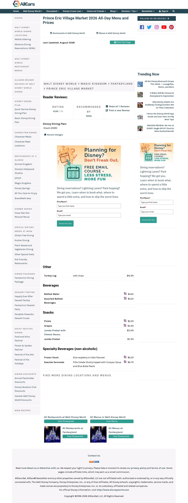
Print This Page (123, 42)
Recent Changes (55, 135)
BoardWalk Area (23, 198)
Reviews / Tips (129, 11)
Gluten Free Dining (24, 235)
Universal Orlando (96, 11)
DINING (19, 18)
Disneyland (51, 11)
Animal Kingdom (23, 164)
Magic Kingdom (23, 183)
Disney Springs (22, 188)
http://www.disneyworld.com (113, 489)
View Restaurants (66, 421)
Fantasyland (122, 83)
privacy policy (138, 468)
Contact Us (94, 455)
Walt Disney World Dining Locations (23, 31)
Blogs (113, 11)
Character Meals (23, 136)
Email (60, 211)
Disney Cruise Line (72, 11)
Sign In (164, 11)
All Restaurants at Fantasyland (73, 432)
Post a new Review (119, 110)
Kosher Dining (22, 240)
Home (16, 11)
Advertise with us (49, 468)
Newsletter (147, 11)
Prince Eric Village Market (70, 88)
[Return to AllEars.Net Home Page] (31, 6)
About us (32, 468)
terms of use (158, 468)
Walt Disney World (32, 11)
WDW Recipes (23, 410)
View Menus (112, 421)
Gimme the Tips (65, 223)
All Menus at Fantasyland (119, 432)
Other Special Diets (24, 254)
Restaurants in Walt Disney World (68, 33)
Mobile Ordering (23, 39)
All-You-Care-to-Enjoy (26, 193)
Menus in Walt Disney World (111, 33)
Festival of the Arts (24, 354)
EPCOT (18, 178)
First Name (62, 202)
